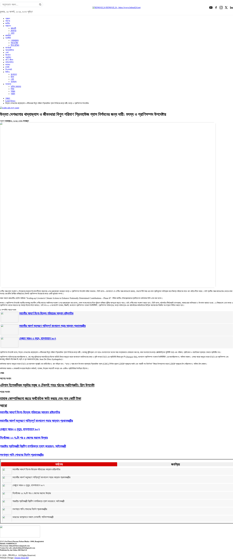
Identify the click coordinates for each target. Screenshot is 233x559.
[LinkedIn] (231, 7)
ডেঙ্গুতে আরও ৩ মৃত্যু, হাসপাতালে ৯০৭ (37, 338)
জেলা (12, 33)
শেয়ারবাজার (14, 40)
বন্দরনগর (13, 31)
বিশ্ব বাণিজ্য (15, 45)
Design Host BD (21, 558)
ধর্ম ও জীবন (9, 60)
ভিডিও (7, 72)
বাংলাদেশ (14, 74)
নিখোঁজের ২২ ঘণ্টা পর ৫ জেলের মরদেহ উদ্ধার (32, 493)
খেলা (6, 52)
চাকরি (7, 67)
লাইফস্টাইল (9, 62)
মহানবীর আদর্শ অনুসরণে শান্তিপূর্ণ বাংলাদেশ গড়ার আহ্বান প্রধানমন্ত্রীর (52, 325)
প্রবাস (13, 94)
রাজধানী (13, 28)
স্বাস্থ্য (13, 91)
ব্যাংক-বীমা (14, 43)
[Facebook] (216, 7)
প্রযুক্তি (8, 57)
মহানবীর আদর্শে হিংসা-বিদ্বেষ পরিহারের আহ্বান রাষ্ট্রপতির (46, 313)
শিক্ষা (12, 89)
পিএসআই (8, 69)
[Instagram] (221, 7)
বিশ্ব (12, 77)
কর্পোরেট (8, 47)
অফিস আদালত (16, 86)
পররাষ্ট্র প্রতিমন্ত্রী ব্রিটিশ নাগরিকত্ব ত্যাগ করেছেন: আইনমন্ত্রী (38, 501)
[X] (226, 7)
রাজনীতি (8, 35)
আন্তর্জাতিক (9, 50)
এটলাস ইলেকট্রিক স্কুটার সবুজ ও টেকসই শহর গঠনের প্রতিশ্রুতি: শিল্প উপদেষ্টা (47, 385)
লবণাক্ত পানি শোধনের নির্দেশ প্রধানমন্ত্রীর (30, 509)
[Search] (40, 4)
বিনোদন (8, 55)
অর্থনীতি (8, 38)
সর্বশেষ (7, 21)
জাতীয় (7, 23)
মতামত (7, 64)
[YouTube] (211, 7)
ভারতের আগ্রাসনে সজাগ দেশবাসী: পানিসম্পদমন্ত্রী (33, 517)
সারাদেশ (8, 26)
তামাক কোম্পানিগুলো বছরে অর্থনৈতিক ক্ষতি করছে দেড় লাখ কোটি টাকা (40, 398)
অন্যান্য (13, 81)
